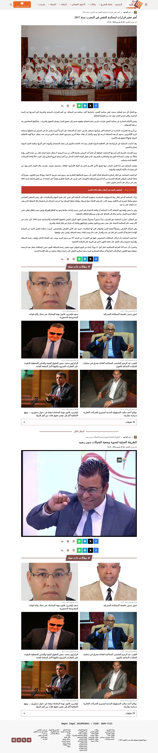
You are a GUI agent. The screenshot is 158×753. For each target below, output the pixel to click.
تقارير (68, 733)
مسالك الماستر (54, 733)
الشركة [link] (47, 210)
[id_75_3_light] (11, 4)
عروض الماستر (66, 741)
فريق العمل (44, 737)
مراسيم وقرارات (110, 739)
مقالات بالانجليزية (93, 739)
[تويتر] (24, 740)
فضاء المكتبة (66, 730)
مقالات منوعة (94, 741)
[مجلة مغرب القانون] (133, 4)
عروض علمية (66, 743)
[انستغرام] (14, 740)
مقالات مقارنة (94, 735)
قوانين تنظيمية (110, 733)
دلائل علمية (67, 737)
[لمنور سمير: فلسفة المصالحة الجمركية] (108, 295)
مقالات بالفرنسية (93, 737)
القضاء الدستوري (82, 737)
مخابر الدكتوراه (55, 732)
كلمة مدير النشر (42, 735)
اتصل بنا (45, 739)
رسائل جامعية (66, 739)
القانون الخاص (94, 732)
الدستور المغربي (110, 732)
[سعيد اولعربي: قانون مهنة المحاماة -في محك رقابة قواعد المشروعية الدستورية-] (49, 295)
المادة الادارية (83, 743)
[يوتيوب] (19, 740)
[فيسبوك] (29, 740)
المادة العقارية (83, 748)
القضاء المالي (83, 739)
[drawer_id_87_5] (146, 4)
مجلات (68, 746)
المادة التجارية (83, 744)
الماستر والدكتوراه (54, 730)
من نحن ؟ (44, 733)
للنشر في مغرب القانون (40, 732)
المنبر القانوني (83, 732)
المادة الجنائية (83, 746)
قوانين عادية (111, 735)
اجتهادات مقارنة (82, 733)
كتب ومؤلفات (66, 744)
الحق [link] (82, 223)
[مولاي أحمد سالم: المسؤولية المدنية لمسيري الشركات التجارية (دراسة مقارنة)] (108, 393)
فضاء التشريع (111, 730)
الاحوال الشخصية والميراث (79, 735)
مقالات (96, 730)
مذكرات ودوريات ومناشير (107, 737)
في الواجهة (127, 12)
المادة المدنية (83, 750)
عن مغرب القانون (42, 730)
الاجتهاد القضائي (82, 730)
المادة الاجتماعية (82, 741)
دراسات (68, 735)
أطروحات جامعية (65, 732)
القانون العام (94, 733)
